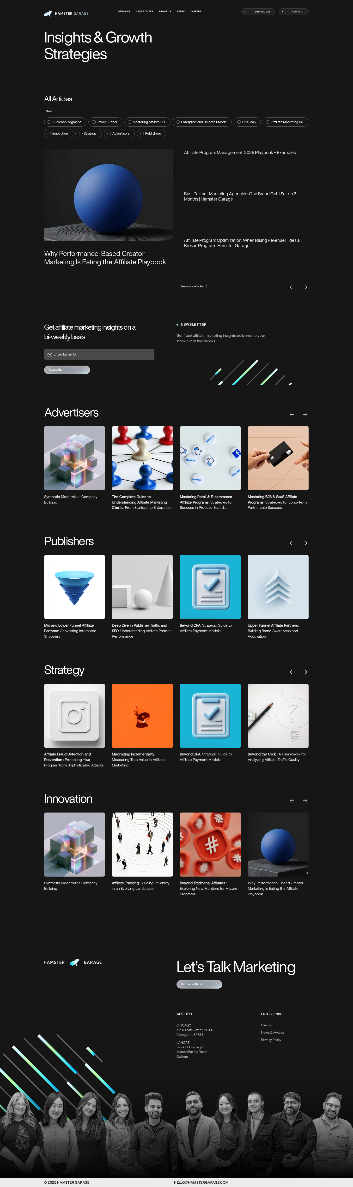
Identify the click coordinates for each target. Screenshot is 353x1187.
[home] (66, 14)
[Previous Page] (292, 287)
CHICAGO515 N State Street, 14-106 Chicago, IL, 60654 (194, 1030)
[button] (292, 414)
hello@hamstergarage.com (201, 1182)
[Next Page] (305, 287)
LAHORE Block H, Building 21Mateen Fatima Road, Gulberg (191, 1049)
